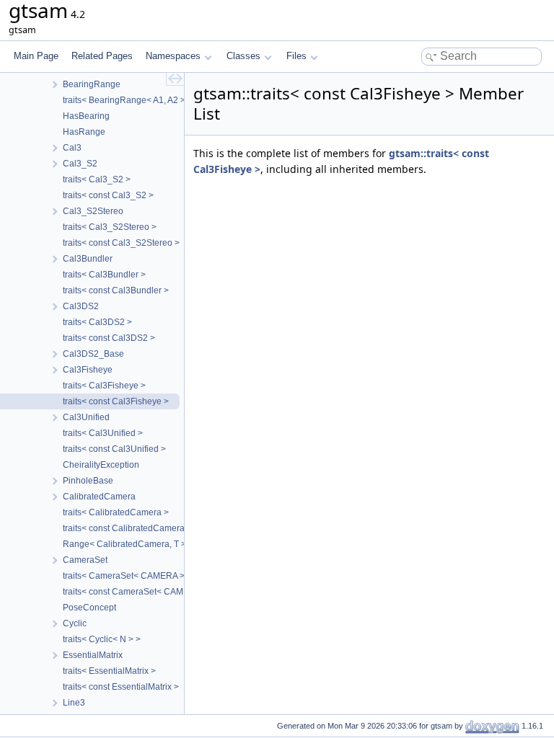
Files (296, 55)
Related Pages (102, 55)
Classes (243, 55)
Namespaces (173, 55)
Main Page (36, 55)
